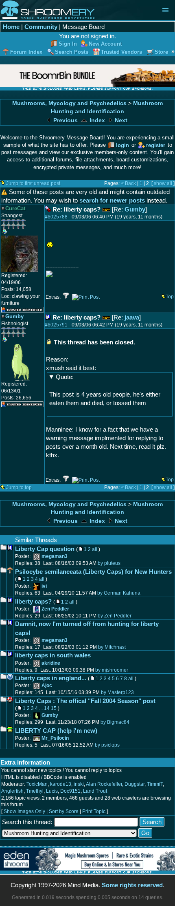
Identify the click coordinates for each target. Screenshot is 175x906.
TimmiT (155, 784)
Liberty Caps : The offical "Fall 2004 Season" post (85, 700)
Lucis (52, 791)
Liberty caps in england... (50, 678)
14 (47, 708)
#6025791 (56, 325)
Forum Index (26, 52)
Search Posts (71, 52)
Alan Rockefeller (104, 784)
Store (161, 52)
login (122, 145)
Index (96, 120)
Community (40, 26)
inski (79, 784)
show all (163, 183)
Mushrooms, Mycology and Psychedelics (69, 103)
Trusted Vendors (121, 52)
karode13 (60, 784)
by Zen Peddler (114, 616)
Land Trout (95, 791)
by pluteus (109, 563)
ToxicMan (37, 784)
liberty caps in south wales (53, 655)
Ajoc (47, 685)
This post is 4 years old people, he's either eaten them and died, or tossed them (104, 389)
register (155, 145)
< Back (128, 183)
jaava (132, 317)
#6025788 (56, 217)
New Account (105, 44)
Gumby (135, 209)
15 (54, 708)
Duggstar (134, 784)
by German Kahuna (118, 593)
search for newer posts (112, 200)
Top (170, 297)
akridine (51, 663)
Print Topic (93, 811)
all (94, 549)
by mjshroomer (111, 670)
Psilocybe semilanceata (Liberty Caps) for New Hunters (93, 571)
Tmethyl (35, 791)
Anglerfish (12, 791)
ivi (44, 586)
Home (11, 26)
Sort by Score (64, 811)
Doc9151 (70, 791)
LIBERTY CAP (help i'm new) (56, 730)
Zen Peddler (55, 609)
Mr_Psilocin (55, 738)
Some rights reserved (132, 885)
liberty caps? (33, 601)
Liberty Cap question (44, 548)
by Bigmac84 (115, 722)
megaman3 (55, 556)
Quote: (65, 376)
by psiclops (107, 745)
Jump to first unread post (33, 183)
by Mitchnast (112, 647)
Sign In (68, 44)
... (41, 708)
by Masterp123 (117, 692)
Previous (65, 120)
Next (120, 120)
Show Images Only (24, 811)
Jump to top (19, 487)
